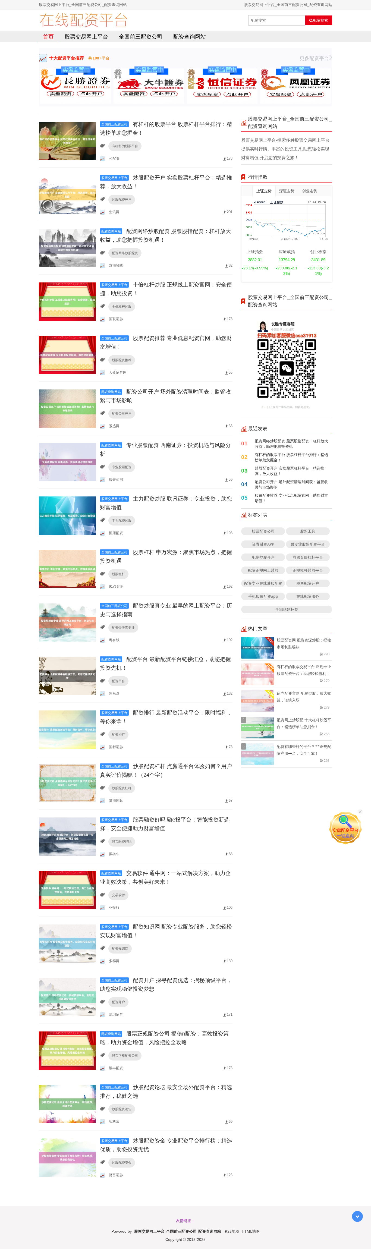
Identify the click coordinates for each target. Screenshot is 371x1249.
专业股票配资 (121, 467)
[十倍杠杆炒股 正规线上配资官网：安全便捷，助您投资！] (67, 301)
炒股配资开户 (121, 199)
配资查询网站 (189, 36)
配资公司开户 (121, 413)
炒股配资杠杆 (121, 788)
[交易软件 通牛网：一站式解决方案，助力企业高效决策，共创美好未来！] (67, 889)
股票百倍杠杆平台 (308, 557)
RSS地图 (232, 1231)
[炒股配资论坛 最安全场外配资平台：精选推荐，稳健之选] (67, 1103)
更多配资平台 (314, 58)
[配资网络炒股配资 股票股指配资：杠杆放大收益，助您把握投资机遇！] (67, 247)
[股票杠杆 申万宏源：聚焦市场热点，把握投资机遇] (67, 568)
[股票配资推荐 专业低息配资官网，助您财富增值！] (67, 354)
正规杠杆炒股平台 (308, 570)
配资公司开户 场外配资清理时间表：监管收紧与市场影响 (291, 484)
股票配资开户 (307, 583)
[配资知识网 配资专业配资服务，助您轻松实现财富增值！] (67, 943)
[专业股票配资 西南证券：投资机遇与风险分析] (67, 461)
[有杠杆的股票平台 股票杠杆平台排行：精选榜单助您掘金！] (67, 140)
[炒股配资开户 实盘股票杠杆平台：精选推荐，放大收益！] (67, 194)
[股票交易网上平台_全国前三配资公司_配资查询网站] (83, 20)
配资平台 (118, 681)
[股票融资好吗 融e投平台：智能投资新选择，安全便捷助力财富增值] (67, 836)
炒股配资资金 (121, 1162)
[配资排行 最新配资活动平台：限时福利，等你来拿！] (67, 729)
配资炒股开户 (263, 557)
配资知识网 (120, 948)
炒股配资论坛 (121, 1109)
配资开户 (118, 1002)
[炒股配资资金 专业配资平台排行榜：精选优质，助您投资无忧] (67, 1157)
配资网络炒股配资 (125, 253)
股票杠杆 (118, 574)
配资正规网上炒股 (263, 570)
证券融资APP (263, 544)
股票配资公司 (263, 531)
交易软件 (118, 895)
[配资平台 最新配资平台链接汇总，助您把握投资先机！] (67, 675)
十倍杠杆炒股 (121, 306)
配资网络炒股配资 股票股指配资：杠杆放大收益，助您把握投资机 (291, 443)
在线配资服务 (307, 596)
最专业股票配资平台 (308, 544)
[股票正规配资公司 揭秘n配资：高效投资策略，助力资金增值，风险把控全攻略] (67, 1050)
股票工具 (307, 531)
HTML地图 (251, 1231)
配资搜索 (320, 20)
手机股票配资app (263, 596)
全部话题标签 (286, 609)
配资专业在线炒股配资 (263, 583)
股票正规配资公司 (125, 1055)
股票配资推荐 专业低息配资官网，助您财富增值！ (291, 498)
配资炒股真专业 (123, 627)
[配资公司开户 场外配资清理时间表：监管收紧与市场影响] (67, 408)
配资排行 (118, 734)
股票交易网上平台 (86, 36)
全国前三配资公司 (140, 36)
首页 (48, 36)
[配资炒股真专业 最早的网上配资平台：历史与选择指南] (67, 622)
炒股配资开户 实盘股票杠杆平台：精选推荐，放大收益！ (289, 470)
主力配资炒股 (121, 520)
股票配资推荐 (121, 360)
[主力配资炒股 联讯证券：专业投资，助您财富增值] (67, 515)
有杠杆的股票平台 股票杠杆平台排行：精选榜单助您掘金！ (291, 457)
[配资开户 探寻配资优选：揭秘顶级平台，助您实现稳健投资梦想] (67, 996)
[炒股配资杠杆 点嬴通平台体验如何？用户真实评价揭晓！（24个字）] (67, 782)
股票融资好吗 (121, 841)
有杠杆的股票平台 (125, 146)
